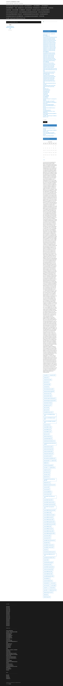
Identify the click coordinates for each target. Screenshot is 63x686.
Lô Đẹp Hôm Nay (45, 94)
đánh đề (46, 594)
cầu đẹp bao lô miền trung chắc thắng (48, 75)
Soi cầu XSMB (47, 578)
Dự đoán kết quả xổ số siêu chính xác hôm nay (50, 444)
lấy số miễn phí (47, 472)
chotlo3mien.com (13, 2)
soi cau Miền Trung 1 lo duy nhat (49, 540)
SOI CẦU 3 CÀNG (45, 114)
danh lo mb (46, 407)
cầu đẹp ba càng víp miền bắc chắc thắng (49, 38)
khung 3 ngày (46, 460)
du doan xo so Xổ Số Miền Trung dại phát (50, 422)
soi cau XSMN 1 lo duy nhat (48, 547)
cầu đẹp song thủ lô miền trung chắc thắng (49, 85)
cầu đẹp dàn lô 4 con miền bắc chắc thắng (49, 49)
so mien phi (52, 587)
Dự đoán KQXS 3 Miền (46, 92)
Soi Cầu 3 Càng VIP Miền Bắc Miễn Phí (48, 104)
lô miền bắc (52, 467)
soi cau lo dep (47, 489)
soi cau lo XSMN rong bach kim (49, 533)
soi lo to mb (46, 585)
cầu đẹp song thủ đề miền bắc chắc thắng (49, 58)
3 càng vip (46, 377)
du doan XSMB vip (47, 429)
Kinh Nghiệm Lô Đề (45, 88)
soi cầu (46, 549)
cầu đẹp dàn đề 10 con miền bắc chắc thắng (49, 47)
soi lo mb (53, 583)
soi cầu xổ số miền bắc (48, 580)
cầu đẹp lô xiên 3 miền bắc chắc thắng (48, 56)
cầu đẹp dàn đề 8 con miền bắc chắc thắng (49, 46)
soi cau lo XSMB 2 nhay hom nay (49, 510)
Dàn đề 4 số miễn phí (48, 436)
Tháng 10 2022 (8, 611)
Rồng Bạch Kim (47, 482)
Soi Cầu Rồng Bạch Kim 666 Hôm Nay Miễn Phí (49, 113)
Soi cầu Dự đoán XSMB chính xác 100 (49, 555)
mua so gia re (47, 474)
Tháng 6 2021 (8, 623)
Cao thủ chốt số (47, 384)
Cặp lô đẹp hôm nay (47, 405)
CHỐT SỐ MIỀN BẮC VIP (27, 5)
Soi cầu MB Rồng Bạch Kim (48, 576)
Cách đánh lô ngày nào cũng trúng (49, 398)
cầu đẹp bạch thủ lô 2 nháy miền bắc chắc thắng (50, 37)
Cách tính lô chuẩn (47, 393)
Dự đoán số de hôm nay (48, 446)
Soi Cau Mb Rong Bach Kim (47, 110)
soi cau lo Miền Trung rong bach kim (49, 507)
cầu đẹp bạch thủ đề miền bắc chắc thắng (49, 39)
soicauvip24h (46, 542)
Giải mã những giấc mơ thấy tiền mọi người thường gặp (10, 27)
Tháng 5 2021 (8, 624)
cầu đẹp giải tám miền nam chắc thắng (48, 66)
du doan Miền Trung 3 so (48, 412)
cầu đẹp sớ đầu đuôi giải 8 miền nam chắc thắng (50, 68)
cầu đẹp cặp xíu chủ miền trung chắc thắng (49, 76)
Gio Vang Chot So (45, 97)
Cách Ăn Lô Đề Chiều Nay (9, 630)
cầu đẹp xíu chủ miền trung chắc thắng (48, 86)
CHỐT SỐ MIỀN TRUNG (46, 74)
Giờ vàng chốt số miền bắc (48, 453)
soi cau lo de (46, 487)
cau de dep (46, 386)
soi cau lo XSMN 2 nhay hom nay (49, 524)
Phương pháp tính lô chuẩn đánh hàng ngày (49, 480)
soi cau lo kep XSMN (47, 491)
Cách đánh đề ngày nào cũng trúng (50, 400)
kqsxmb (54, 460)
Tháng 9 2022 (8, 612)
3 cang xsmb (52, 375)
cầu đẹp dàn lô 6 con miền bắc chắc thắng (49, 50)
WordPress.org (8, 678)
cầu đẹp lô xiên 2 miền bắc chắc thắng (48, 55)
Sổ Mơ (10, 24)
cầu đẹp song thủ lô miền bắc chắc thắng (49, 60)
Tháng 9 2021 (8, 619)
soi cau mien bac (47, 535)
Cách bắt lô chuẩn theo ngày (49, 391)
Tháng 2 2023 (8, 606)
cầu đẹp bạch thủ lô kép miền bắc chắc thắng (49, 40)
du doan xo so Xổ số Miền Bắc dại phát (49, 415)
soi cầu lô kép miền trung (48, 562)
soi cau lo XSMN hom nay (48, 528)
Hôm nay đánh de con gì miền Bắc (49, 458)
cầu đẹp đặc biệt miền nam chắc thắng (48, 65)
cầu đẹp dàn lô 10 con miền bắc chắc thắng (49, 48)
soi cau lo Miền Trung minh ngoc (49, 504)
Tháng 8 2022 (8, 613)
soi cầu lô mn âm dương (48, 569)
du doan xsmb (47, 424)
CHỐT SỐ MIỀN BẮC (36, 5)
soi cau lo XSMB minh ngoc (48, 519)
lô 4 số (45, 467)
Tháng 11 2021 (8, 617)
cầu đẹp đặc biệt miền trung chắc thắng (48, 77)
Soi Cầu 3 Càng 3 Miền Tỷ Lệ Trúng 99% (48, 101)
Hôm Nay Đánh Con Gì (9, 643)
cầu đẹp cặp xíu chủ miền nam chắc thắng (49, 64)
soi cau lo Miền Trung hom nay (49, 502)
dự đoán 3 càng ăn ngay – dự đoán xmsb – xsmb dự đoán (14, 5)
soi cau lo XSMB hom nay (48, 517)
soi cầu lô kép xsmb (47, 564)
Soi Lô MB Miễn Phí (45, 96)
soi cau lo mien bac (47, 494)
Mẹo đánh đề (46, 476)
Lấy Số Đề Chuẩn (45, 93)
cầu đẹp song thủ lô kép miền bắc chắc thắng (49, 59)
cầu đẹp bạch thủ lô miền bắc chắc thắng (49, 41)
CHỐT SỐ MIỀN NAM (45, 5)
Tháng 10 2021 (8, 618)
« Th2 (44, 159)
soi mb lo (53, 585)
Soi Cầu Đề (46, 583)
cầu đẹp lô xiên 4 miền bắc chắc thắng (48, 57)
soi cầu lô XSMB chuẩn (48, 571)
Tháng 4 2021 (8, 625)
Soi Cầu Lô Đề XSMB (46, 95)
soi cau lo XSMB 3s (47, 512)
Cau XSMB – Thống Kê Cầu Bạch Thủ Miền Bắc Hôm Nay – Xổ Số (15, 18)
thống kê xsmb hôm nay (48, 592)
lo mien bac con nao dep (48, 465)
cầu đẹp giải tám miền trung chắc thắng (48, 78)
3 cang (46, 375)
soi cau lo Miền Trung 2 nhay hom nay (49, 497)
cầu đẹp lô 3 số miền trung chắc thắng (48, 79)
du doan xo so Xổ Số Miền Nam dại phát (49, 418)
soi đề (45, 587)
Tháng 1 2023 (8, 607)
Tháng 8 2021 (8, 620)
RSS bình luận (8, 677)
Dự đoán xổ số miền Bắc (48, 451)
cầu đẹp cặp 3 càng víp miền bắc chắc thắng (49, 42)
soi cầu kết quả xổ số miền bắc (49, 557)
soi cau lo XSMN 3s (47, 526)
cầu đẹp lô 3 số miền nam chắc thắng (48, 67)
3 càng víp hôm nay (47, 379)
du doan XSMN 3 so (47, 431)
